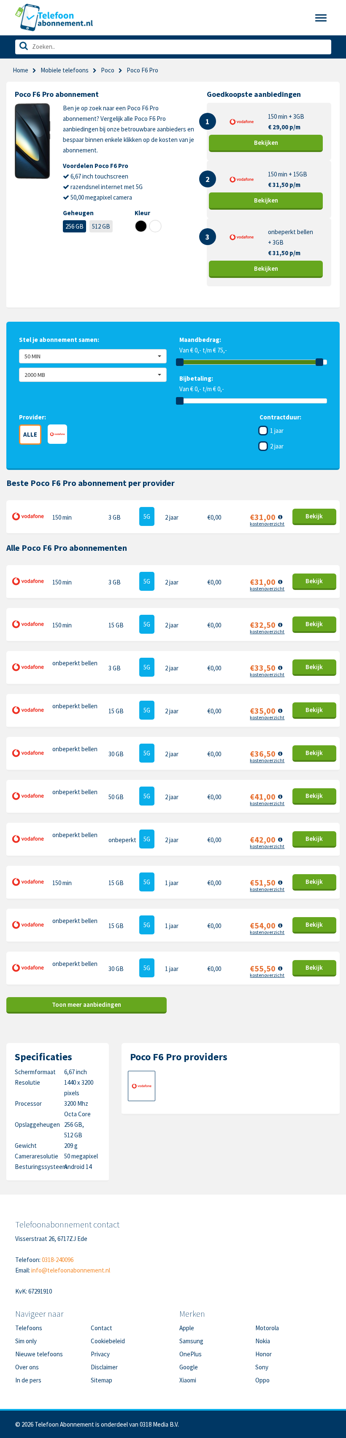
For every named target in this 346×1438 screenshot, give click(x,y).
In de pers (28, 1380)
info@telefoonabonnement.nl (70, 1270)
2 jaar (277, 446)
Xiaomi (187, 1380)
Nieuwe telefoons (39, 1354)
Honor (263, 1354)
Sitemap (101, 1380)
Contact (101, 1328)
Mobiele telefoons (65, 70)
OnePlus (190, 1354)
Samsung (191, 1341)
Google (188, 1367)
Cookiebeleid (108, 1341)
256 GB (74, 226)
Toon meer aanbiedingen (86, 1004)
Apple (186, 1328)
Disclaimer (104, 1367)
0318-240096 (57, 1260)
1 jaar (277, 431)
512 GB (101, 226)
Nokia (262, 1341)
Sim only (26, 1341)
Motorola (267, 1328)
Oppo (262, 1380)
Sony (261, 1367)
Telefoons (28, 1328)
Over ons (27, 1367)
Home (20, 70)
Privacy (100, 1354)
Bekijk (266, 143)
